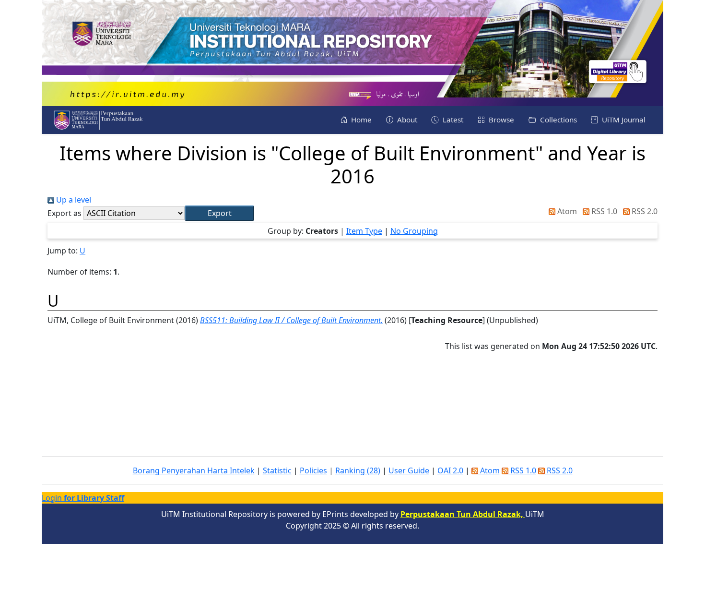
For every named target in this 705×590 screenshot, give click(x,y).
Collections (557, 119)
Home (360, 119)
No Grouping (414, 231)
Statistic (277, 470)
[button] (219, 213)
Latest (452, 119)
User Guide (408, 470)
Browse (500, 119)
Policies (313, 470)
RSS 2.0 (644, 211)
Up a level (72, 199)
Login (83, 498)
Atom (566, 211)
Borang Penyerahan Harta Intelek (194, 470)
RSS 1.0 (603, 211)
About (406, 119)
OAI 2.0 (450, 470)
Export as (64, 213)
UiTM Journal (623, 119)
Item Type (364, 231)
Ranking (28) (357, 470)
